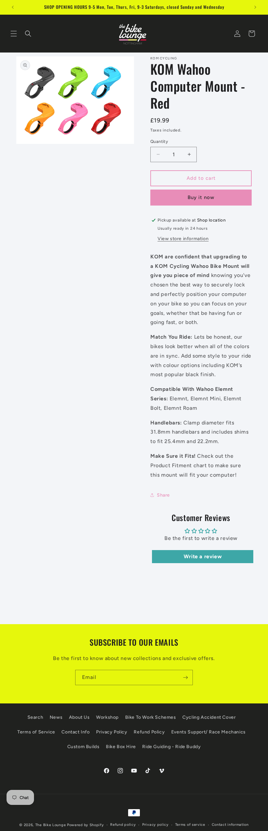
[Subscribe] (185, 677)
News (56, 717)
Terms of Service (36, 732)
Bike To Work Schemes (150, 717)
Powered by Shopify (85, 825)
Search (35, 717)
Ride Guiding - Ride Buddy (171, 746)
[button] (14, 33)
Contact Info (75, 732)
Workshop (107, 717)
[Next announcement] (255, 7)
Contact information (230, 825)
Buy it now (201, 197)
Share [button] (163, 495)
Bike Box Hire (121, 746)
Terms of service (190, 825)
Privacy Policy (111, 732)
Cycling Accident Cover (209, 717)
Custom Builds (83, 746)
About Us (79, 717)
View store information (183, 238)
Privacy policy (155, 825)
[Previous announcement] (13, 7)
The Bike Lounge (50, 825)
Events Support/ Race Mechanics (208, 732)
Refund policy (123, 825)
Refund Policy (149, 732)
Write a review (203, 556)
